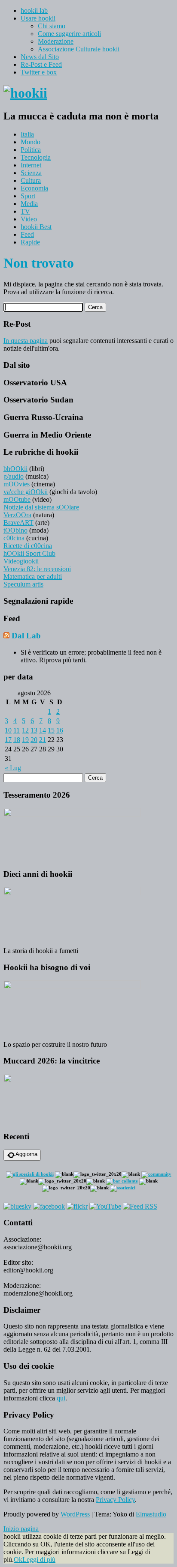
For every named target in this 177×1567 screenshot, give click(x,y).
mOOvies (16, 484)
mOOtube (17, 499)
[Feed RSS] (140, 1206)
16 (59, 730)
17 (8, 739)
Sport (28, 196)
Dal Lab (26, 635)
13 (34, 730)
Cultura (31, 180)
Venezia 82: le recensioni (37, 568)
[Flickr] (77, 1206)
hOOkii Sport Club (29, 553)
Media (29, 203)
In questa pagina (25, 340)
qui (61, 1398)
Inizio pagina (21, 1528)
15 (51, 730)
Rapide (30, 242)
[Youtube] (105, 1206)
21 (42, 739)
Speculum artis (23, 584)
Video (29, 219)
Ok (18, 1559)
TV (25, 211)
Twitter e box (39, 72)
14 (42, 730)
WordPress (75, 1514)
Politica (31, 149)
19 (25, 739)
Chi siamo (51, 26)
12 (25, 730)
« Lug (13, 768)
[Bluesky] (17, 1206)
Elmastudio (151, 1514)
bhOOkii (15, 468)
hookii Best (36, 226)
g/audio (13, 476)
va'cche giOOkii (25, 491)
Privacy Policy (115, 1499)
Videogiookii (21, 561)
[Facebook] (49, 1206)
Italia (27, 134)
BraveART (18, 522)
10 (8, 730)
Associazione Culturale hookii (78, 49)
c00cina (13, 538)
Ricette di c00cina (27, 545)
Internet (31, 165)
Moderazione (55, 41)
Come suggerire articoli (69, 33)
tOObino (15, 530)
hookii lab (34, 10)
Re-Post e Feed (41, 64)
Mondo (30, 142)
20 (34, 739)
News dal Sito (40, 56)
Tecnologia (36, 157)
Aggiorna (26, 1154)
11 (16, 730)
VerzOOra (17, 514)
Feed (27, 234)
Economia (34, 188)
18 (16, 739)
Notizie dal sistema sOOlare (41, 507)
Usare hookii (38, 18)
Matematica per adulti (32, 576)
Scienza (31, 172)
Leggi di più (38, 1559)
